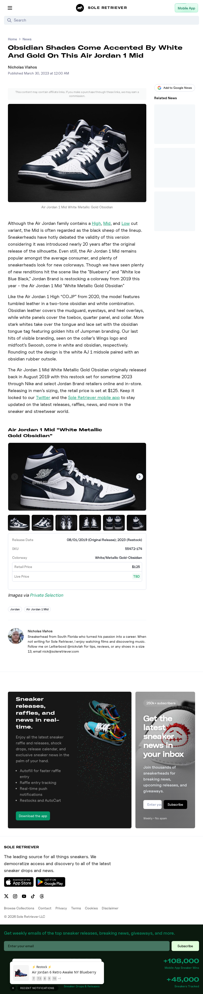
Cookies (91, 908)
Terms (76, 908)
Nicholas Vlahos (22, 67)
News (27, 39)
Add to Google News (177, 88)
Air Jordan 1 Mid (37, 609)
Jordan (15, 609)
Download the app (33, 816)
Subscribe (175, 804)
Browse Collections (19, 908)
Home (12, 39)
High (96, 223)
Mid (107, 223)
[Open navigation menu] (10, 7)
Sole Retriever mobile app (94, 397)
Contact (44, 908)
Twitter (43, 397)
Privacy (61, 908)
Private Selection (46, 595)
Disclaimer (110, 908)
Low (126, 223)
